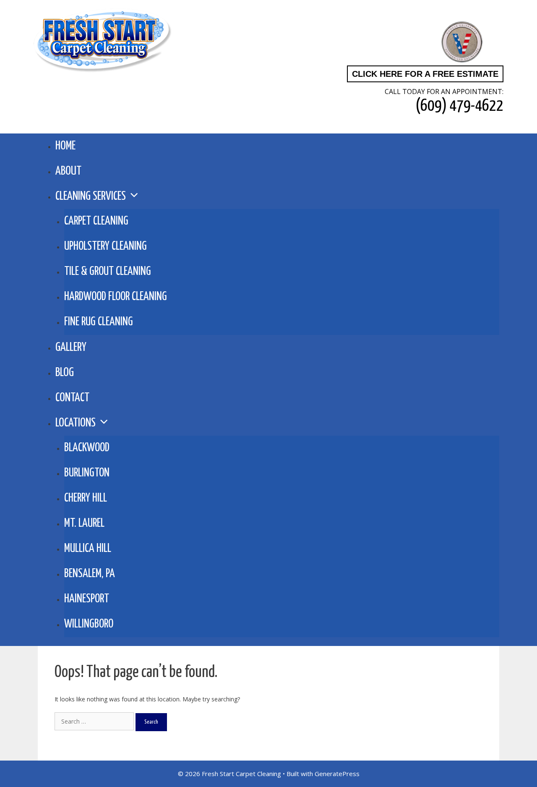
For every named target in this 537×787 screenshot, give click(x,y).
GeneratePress (337, 773)
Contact (72, 398)
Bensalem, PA (89, 574)
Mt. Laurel (84, 523)
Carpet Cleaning (96, 221)
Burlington (86, 473)
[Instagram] (398, 42)
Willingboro (88, 624)
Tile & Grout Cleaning (107, 271)
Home (65, 146)
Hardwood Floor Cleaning (115, 297)
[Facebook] (375, 42)
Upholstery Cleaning (105, 246)
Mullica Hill (87, 548)
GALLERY (70, 347)
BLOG (64, 373)
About (68, 171)
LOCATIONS (75, 423)
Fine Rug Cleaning (98, 322)
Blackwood (86, 448)
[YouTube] (421, 42)
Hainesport (86, 599)
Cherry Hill (85, 498)
